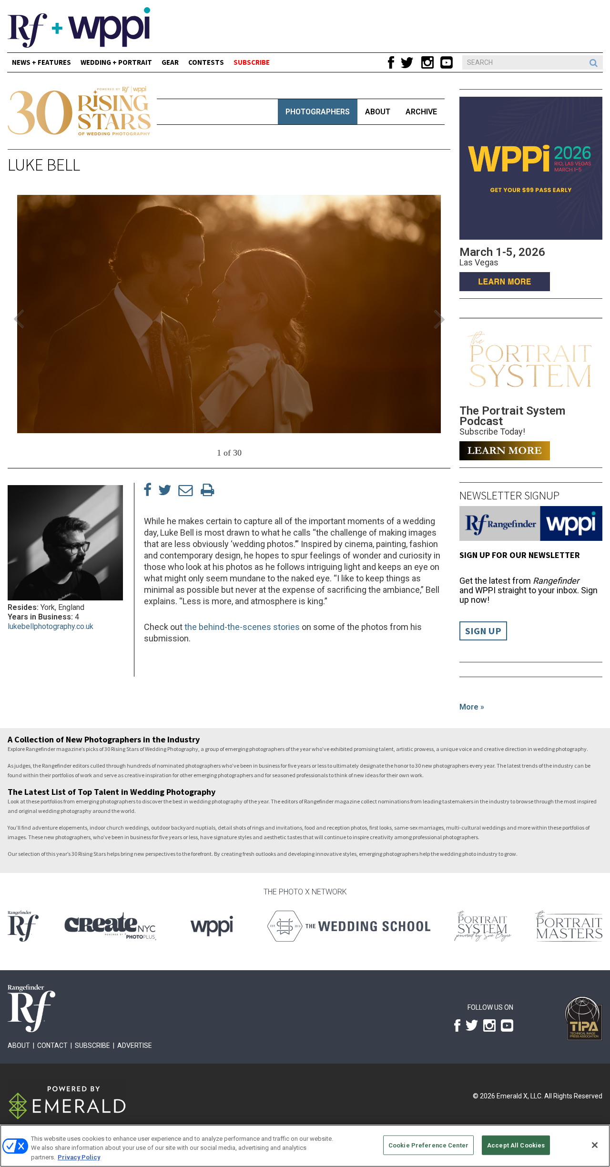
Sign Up (483, 631)
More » (471, 706)
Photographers (317, 111)
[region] (305, 1146)
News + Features (41, 62)
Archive (421, 111)
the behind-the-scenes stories (242, 627)
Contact (52, 1045)
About (377, 111)
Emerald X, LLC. (520, 1096)
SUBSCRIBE (252, 62)
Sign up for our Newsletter (519, 554)
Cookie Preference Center (428, 1144)
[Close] (594, 1145)
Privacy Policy (79, 1157)
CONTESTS (206, 62)
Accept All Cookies (516, 1144)
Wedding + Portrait (116, 62)
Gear (170, 62)
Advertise (134, 1045)
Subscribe (92, 1045)
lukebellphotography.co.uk (50, 626)
